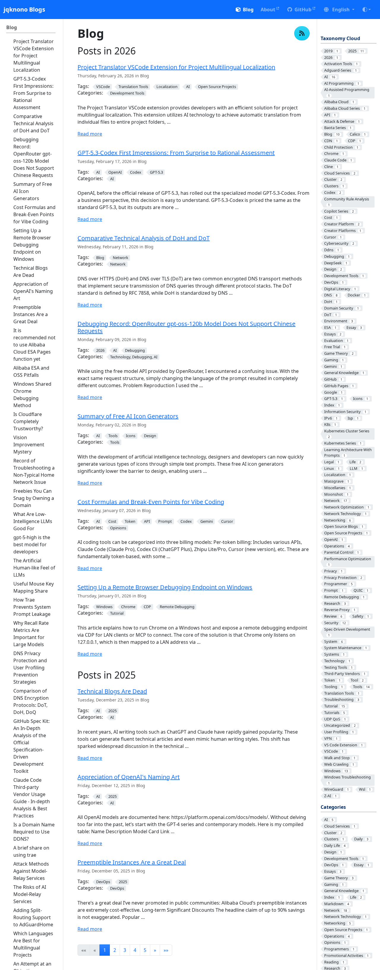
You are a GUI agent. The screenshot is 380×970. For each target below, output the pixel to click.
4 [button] (135, 950)
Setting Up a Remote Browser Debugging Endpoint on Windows (164, 587)
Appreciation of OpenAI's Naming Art (128, 777)
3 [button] (125, 950)
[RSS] (302, 33)
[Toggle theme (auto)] (366, 9)
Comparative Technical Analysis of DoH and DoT (143, 238)
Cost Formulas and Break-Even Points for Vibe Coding (150, 502)
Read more (89, 134)
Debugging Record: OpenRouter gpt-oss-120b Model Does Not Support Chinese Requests (186, 327)
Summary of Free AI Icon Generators (127, 416)
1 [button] (104, 950)
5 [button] (145, 950)
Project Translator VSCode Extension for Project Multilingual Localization (176, 67)
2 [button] (114, 950)
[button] (339, 9)
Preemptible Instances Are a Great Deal (131, 862)
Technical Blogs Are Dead (112, 691)
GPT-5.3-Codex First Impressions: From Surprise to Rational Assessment (176, 153)
